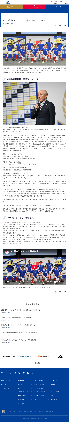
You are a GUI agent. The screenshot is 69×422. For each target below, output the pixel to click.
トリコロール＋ (36, 287)
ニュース (54, 380)
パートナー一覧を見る (34, 363)
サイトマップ (20, 411)
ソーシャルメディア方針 (55, 411)
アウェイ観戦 (21, 403)
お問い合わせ (12, 411)
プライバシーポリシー (42, 411)
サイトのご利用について (30, 411)
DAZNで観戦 (21, 399)
